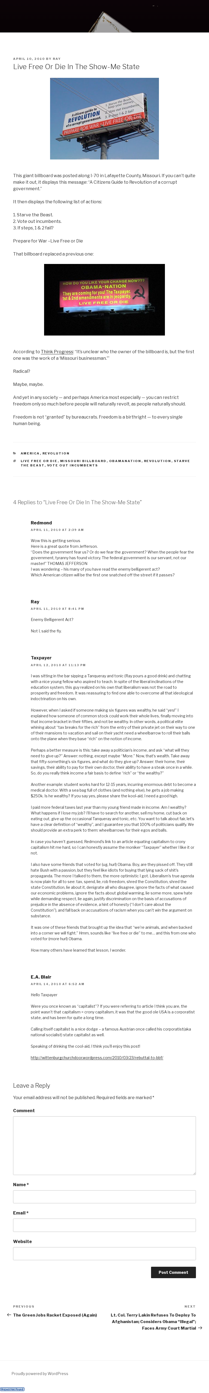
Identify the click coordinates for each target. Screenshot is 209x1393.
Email (21, 1213)
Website (22, 1241)
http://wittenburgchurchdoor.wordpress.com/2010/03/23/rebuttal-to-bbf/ (97, 1057)
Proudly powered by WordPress (39, 1373)
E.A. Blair (41, 977)
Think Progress (57, 351)
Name (21, 1184)
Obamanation (125, 461)
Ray (57, 59)
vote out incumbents (72, 465)
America (30, 453)
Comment (24, 1110)
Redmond (41, 522)
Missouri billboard (83, 461)
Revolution (56, 453)
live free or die (39, 461)
